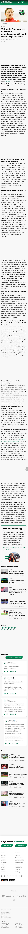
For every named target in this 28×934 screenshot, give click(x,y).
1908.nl (6, 2)
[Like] (4, 714)
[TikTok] (20, 876)
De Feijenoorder (19, 860)
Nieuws (3, 853)
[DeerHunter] (5, 663)
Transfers (3, 855)
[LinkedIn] (14, 628)
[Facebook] (8, 628)
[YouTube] (16, 876)
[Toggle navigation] (26, 2)
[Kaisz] (5, 701)
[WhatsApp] (11, 628)
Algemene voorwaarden (6, 912)
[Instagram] (5, 876)
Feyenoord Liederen (19, 924)
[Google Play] (5, 880)
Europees (3, 862)
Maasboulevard (19, 857)
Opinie (3, 857)
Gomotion (9, 917)
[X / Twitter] (2, 628)
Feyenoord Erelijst (19, 927)
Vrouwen (3, 872)
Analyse (3, 869)
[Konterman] (5, 678)
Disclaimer (3, 911)
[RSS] (22, 876)
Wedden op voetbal (5, 927)
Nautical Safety (18, 923)
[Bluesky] (11, 876)
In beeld (17, 865)
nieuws (8, 82)
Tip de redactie (7, 845)
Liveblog (17, 872)
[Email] (5, 628)
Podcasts (17, 855)
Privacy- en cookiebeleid (6, 909)
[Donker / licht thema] (19, 2)
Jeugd (2, 865)
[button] (16, 663)
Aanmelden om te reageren (14, 657)
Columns (17, 853)
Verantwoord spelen (5, 913)
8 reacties (16, 39)
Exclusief (3, 860)
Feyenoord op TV (4, 926)
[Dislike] (8, 671)
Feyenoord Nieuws (19, 926)
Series (2, 867)
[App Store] (12, 880)
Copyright (3, 915)
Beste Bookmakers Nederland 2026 (5, 924)
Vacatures (21, 845)
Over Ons (17, 869)
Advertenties (18, 867)
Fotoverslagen (19, 862)
